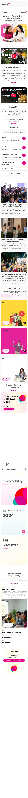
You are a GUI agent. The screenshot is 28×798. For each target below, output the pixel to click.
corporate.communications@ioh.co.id (14, 660)
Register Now (9, 409)
